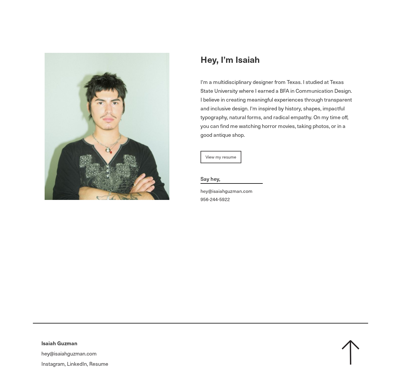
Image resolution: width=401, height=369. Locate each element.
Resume (98, 364)
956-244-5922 (215, 199)
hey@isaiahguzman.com (226, 190)
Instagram (53, 364)
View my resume (220, 157)
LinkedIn (77, 364)
